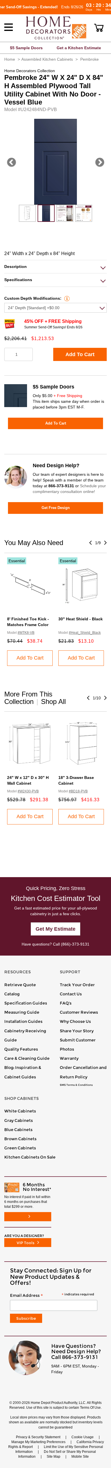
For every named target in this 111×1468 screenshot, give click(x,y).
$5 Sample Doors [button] (26, 48)
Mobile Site (80, 1457)
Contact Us (71, 994)
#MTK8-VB (26, 633)
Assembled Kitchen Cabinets (47, 59)
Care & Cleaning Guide (27, 1058)
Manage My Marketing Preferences (38, 1442)
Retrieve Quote (20, 984)
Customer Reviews (79, 1012)
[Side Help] (66, 298)
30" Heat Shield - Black (80, 619)
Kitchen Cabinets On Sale (30, 1157)
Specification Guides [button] (25, 1003)
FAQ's (65, 1003)
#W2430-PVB (28, 791)
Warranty (69, 1058)
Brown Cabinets (20, 1138)
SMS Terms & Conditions (76, 1085)
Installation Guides (23, 1021)
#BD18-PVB (78, 791)
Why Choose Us (75, 1021)
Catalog (12, 994)
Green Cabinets (20, 1148)
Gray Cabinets (18, 1120)
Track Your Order (77, 984)
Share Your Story (77, 1030)
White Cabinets (20, 1111)
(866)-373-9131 (75, 944)
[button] (99, 27)
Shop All (53, 701)
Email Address (52, 1295)
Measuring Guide (21, 1012)
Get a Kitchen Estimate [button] (79, 48)
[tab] (55, 266)
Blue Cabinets (18, 1129)
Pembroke (89, 59)
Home (9, 59)
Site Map (53, 1457)
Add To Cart (79, 354)
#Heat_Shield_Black (85, 633)
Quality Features (21, 1049)
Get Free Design (56, 508)
